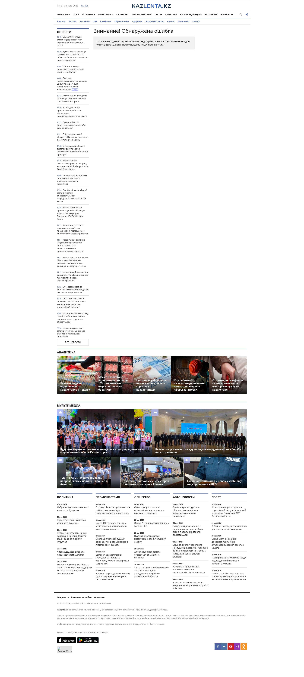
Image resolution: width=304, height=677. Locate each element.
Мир (76, 14)
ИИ (95, 21)
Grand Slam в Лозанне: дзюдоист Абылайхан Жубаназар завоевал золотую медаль (228, 543)
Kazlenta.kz (62, 609)
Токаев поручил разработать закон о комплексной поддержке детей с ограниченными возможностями (74, 569)
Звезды (196, 21)
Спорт (158, 14)
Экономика (105, 14)
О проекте (63, 597)
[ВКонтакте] (224, 646)
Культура (171, 14)
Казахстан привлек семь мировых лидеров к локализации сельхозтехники (189, 569)
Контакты (99, 597)
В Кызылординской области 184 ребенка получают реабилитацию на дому (72, 137)
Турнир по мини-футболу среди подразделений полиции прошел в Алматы (229, 560)
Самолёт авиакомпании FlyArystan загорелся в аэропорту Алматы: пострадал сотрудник (112, 559)
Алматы (61, 21)
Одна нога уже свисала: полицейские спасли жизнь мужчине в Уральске (149, 510)
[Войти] (247, 14)
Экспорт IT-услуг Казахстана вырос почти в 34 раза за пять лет (71, 125)
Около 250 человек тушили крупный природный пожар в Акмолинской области (112, 541)
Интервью (183, 21)
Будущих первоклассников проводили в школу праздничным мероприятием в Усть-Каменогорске (72, 84)
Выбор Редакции (191, 14)
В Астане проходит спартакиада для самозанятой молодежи (229, 527)
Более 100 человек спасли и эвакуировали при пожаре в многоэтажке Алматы (111, 525)
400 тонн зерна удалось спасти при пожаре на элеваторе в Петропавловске (113, 576)
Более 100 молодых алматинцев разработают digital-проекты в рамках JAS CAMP (71, 41)
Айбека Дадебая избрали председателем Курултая (70, 553)
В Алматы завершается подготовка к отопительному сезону (150, 538)
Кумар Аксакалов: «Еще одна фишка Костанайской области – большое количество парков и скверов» (72, 55)
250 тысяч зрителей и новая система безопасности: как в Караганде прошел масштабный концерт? (71, 303)
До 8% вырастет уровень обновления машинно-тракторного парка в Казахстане (72, 179)
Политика (88, 14)
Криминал (105, 21)
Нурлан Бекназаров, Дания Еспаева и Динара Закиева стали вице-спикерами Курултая (72, 537)
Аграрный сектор (155, 21)
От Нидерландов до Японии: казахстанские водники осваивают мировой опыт (73, 289)
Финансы (227, 14)
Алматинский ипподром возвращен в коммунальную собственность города (72, 98)
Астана (72, 21)
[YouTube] (231, 646)
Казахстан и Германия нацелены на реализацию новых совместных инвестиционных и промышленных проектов (71, 245)
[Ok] (244, 646)
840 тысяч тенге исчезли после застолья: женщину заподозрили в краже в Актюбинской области (151, 572)
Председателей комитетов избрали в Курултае (71, 521)
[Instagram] (237, 646)
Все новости (73, 342)
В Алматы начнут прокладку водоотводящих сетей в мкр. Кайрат (70, 69)
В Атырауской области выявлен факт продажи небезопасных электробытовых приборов (72, 150)
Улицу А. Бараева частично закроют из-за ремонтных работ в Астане (190, 585)
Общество (122, 14)
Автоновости (184, 497)
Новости (64, 32)
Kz (86, 5)
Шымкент (84, 21)
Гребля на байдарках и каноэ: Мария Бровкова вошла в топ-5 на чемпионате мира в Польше (229, 576)
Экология (211, 14)
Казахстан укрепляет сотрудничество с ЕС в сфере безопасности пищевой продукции (71, 332)
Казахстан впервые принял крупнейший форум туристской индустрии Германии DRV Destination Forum (71, 213)
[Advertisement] (223, 75)
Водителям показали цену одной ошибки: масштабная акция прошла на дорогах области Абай (73, 317)
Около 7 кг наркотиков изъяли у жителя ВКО (151, 524)
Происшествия (142, 14)
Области (62, 14)
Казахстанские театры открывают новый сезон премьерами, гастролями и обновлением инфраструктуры (72, 229)
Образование (121, 21)
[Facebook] (218, 646)
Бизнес (171, 21)
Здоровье (137, 21)
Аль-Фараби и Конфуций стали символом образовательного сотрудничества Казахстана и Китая (72, 196)
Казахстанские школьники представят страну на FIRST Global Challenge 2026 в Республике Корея (72, 165)
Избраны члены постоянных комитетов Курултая (73, 509)
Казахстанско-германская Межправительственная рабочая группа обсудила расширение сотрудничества (72, 261)
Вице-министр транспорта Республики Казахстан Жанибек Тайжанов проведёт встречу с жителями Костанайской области (190, 550)
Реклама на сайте (81, 597)
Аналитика (66, 352)
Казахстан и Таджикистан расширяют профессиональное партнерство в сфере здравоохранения (72, 276)
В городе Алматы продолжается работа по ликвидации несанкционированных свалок (72, 111)
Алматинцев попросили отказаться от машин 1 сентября (147, 554)
